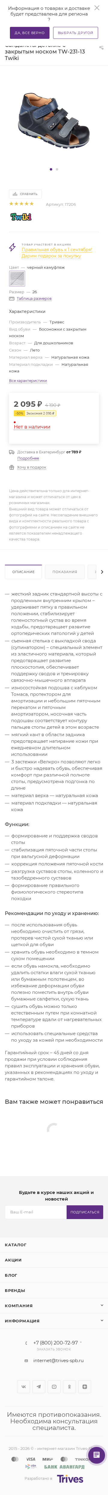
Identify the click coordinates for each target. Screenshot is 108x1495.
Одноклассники (69, 1386)
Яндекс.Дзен (84, 1386)
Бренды (15, 1290)
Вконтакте (23, 1386)
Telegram (38, 1386)
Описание (23, 572)
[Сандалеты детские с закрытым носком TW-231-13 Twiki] (54, 120)
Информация (22, 1321)
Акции (13, 1260)
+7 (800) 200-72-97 (55, 1343)
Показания (64, 572)
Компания (19, 1305)
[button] (51, 169)
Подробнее (28, 458)
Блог (11, 1275)
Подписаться (85, 1212)
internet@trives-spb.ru (58, 1360)
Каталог (16, 1244)
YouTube (54, 1386)
